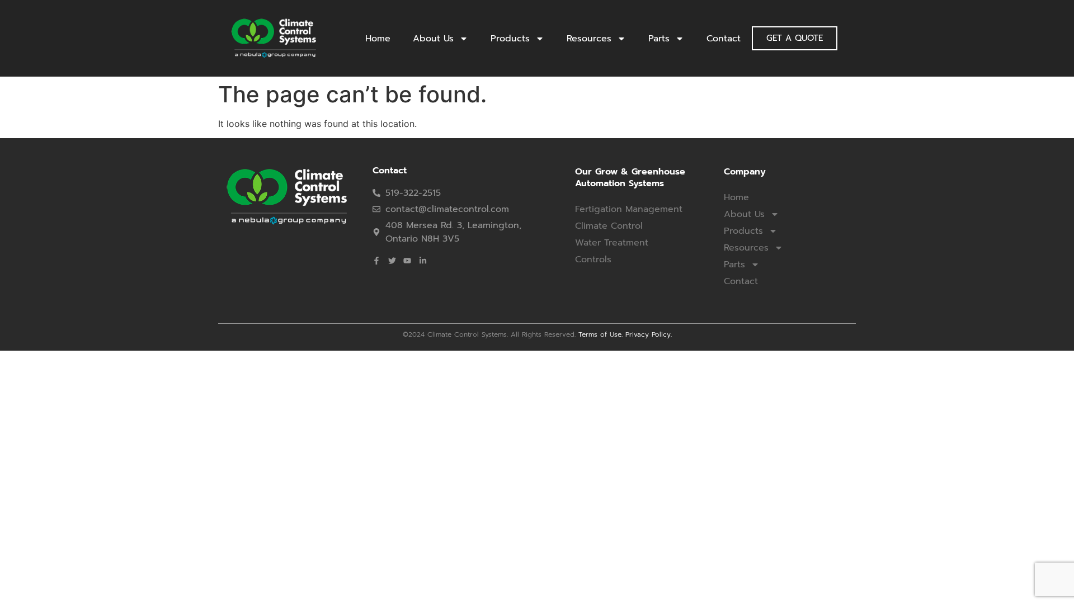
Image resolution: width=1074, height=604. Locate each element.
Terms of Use (599, 334)
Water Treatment (611, 242)
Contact (723, 38)
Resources (589, 38)
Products (510, 38)
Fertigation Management (628, 209)
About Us (433, 38)
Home (377, 38)
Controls (593, 259)
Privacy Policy (648, 334)
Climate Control (609, 226)
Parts (659, 38)
